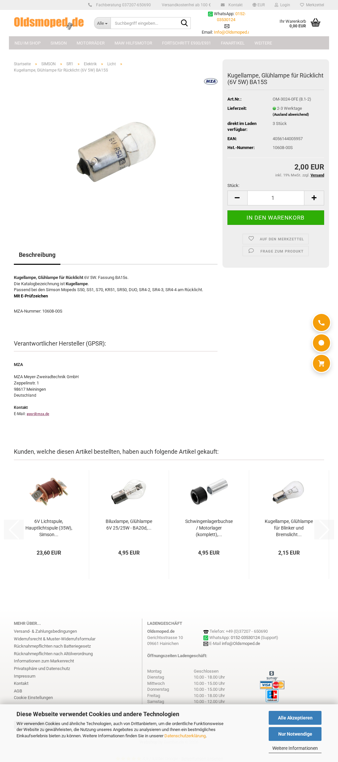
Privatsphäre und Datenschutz (42, 668)
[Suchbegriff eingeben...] (184, 23)
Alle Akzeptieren (295, 717)
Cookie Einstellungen (33, 697)
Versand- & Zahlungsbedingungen (45, 631)
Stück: (233, 185)
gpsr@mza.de (38, 414)
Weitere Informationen (295, 748)
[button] (259, 5)
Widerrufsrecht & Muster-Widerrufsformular (54, 638)
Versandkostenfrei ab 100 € (186, 5)
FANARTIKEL (233, 43)
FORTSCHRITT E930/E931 (186, 43)
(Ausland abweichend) (291, 114)
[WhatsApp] (321, 342)
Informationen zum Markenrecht (44, 660)
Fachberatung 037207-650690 (123, 5)
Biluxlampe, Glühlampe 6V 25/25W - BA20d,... (129, 525)
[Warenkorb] (321, 363)
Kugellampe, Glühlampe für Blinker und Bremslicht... (289, 528)
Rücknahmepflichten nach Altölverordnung (53, 653)
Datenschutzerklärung (185, 735)
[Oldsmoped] (49, 23)
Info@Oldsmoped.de (233, 32)
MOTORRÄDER (91, 43)
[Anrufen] (321, 322)
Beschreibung (37, 254)
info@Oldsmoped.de (241, 643)
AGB (18, 690)
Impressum (24, 676)
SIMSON (59, 43)
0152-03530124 (245, 637)
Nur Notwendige (295, 734)
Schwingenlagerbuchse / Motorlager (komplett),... (209, 528)
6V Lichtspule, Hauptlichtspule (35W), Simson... (48, 528)
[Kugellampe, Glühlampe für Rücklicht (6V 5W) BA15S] (116, 152)
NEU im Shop (28, 43)
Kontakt (235, 5)
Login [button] (284, 5)
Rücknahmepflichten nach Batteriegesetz (52, 646)
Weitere (263, 43)
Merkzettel (314, 5)
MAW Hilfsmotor (133, 43)
